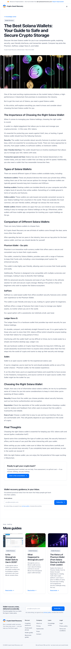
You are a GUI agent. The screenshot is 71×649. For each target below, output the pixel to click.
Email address (8, 498)
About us (39, 623)
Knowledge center (51, 624)
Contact (38, 634)
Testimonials (40, 629)
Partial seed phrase (28, 629)
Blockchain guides (28, 636)
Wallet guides (29, 632)
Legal (61, 623)
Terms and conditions (62, 629)
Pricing (38, 626)
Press (38, 631)
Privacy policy (63, 626)
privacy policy (25, 506)
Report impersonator (58, 1)
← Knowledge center (10, 16)
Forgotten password (28, 624)
